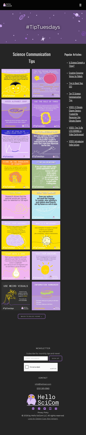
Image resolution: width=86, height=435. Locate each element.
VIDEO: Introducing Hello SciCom (76, 143)
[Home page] (8, 5)
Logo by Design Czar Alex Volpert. (43, 419)
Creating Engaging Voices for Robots (76, 74)
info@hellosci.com (43, 384)
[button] (81, 5)
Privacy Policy (43, 413)
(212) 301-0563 (43, 388)
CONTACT (43, 378)
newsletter (43, 348)
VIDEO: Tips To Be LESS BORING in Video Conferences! (76, 131)
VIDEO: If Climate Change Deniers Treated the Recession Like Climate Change (75, 113)
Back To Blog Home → (31, 316)
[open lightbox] (16, 83)
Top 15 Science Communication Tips (75, 97)
